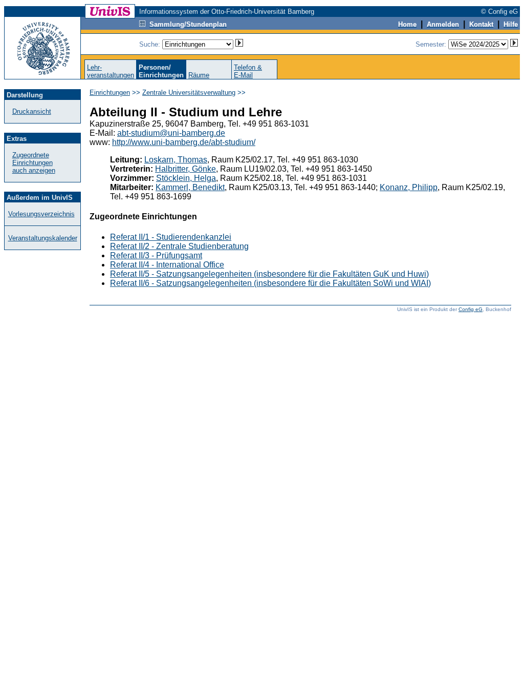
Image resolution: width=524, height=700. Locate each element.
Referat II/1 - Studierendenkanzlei (170, 237)
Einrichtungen (110, 92)
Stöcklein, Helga (186, 178)
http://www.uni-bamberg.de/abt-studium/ (183, 142)
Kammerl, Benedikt (190, 187)
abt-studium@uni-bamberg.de (171, 133)
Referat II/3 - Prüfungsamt (156, 255)
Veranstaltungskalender (42, 238)
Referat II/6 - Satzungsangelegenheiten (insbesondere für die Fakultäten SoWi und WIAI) (270, 283)
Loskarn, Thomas (175, 159)
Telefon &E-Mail (248, 71)
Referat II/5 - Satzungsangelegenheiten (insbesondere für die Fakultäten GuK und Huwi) (269, 274)
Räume (198, 75)
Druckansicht (31, 111)
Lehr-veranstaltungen (110, 71)
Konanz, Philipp (409, 187)
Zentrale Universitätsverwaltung (188, 92)
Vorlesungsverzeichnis (41, 214)
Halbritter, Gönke (185, 168)
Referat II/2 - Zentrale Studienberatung (179, 246)
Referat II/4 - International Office (167, 264)
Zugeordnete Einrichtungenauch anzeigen (33, 162)
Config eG (470, 309)
